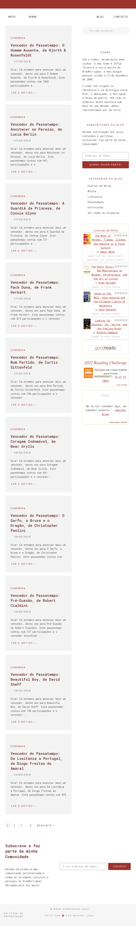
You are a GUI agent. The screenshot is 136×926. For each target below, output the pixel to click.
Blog (100, 16)
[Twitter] (108, 4)
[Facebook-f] (102, 4)
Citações (105, 395)
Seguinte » (46, 825)
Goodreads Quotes (118, 422)
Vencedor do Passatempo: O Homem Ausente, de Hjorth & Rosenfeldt (38, 50)
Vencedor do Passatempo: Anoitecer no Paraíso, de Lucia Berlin (36, 129)
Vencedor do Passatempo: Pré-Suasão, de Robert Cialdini (35, 600)
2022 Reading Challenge (105, 362)
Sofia (98, 369)
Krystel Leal (83, 915)
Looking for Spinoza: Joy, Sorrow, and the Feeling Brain (109, 324)
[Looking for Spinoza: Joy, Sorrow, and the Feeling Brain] (87, 328)
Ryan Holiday (107, 282)
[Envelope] (131, 4)
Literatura (18, 37)
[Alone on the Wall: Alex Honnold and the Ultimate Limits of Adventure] (87, 301)
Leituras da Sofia (106, 230)
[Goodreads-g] (120, 4)
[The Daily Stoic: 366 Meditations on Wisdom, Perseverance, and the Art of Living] (87, 273)
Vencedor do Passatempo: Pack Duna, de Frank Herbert (35, 287)
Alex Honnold (107, 309)
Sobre (33, 16)
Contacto (121, 16)
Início (11, 16)
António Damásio (107, 332)
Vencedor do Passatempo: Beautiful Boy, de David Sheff (35, 679)
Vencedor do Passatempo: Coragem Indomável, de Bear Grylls (35, 441)
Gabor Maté (107, 251)
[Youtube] (125, 4)
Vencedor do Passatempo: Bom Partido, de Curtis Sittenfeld (35, 362)
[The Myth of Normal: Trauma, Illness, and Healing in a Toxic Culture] (87, 243)
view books (121, 385)
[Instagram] (114, 4)
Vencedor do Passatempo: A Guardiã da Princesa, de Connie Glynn (37, 208)
